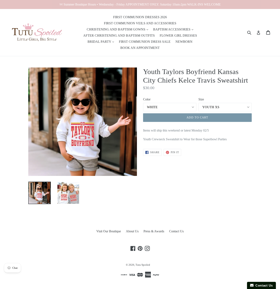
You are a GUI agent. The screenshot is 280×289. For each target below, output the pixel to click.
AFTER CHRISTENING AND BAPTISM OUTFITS (119, 35)
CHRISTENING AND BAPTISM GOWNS (116, 29)
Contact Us (176, 231)
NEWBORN (183, 41)
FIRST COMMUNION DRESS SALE (145, 41)
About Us (132, 231)
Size (201, 99)
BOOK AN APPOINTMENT (140, 47)
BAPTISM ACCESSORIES (172, 29)
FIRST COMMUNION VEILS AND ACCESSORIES (140, 23)
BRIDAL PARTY (100, 41)
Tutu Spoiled (142, 264)
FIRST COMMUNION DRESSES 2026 (140, 17)
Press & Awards (153, 231)
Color (146, 99)
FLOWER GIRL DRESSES (178, 35)
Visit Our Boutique (108, 231)
